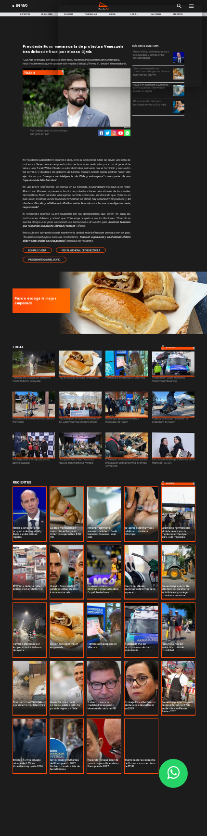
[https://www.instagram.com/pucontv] (114, 133)
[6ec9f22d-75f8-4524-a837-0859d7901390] (131, 333)
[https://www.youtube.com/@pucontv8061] (120, 133)
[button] (37, 250)
